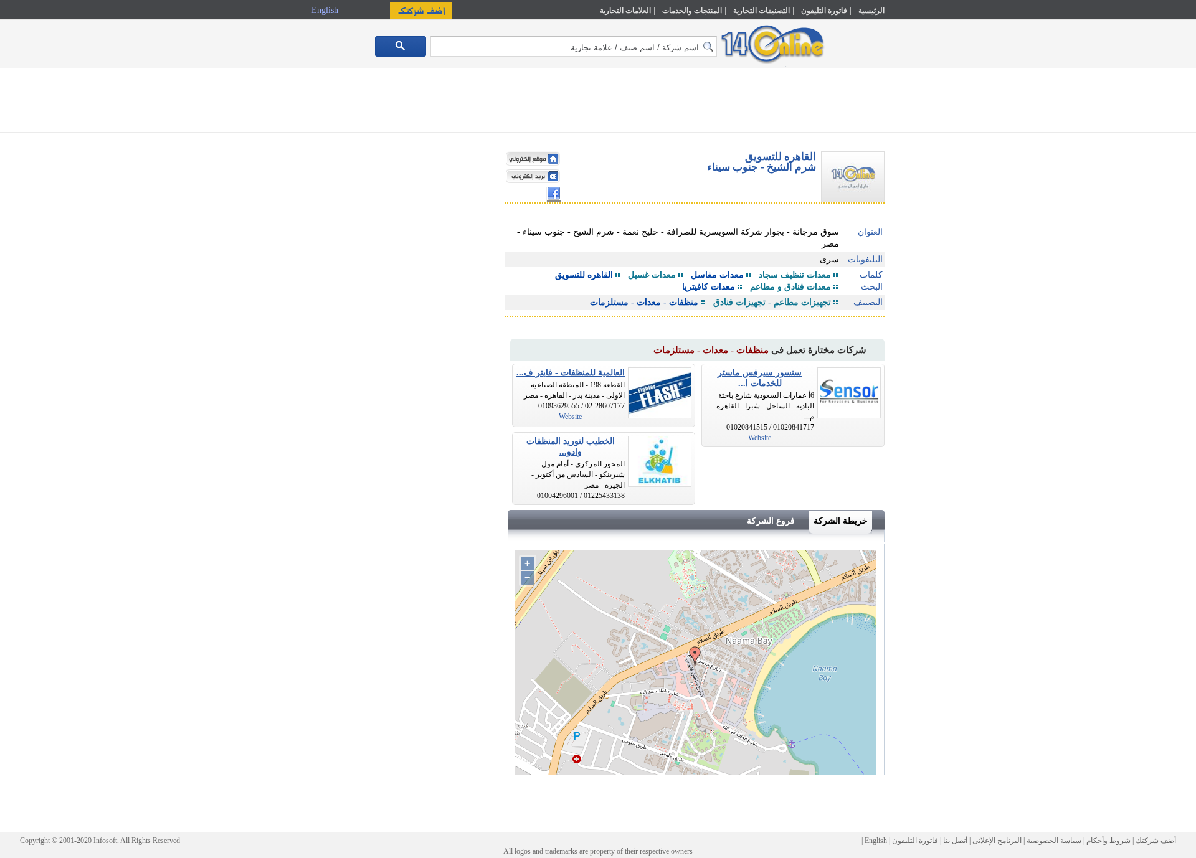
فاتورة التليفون (824, 10)
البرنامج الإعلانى (997, 840)
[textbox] (573, 46)
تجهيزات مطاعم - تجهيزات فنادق (772, 302)
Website (759, 437)
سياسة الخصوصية (1054, 840)
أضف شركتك (1156, 840)
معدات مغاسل (717, 275)
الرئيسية (871, 10)
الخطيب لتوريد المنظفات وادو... (570, 446)
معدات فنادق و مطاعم (790, 286)
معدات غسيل (652, 275)
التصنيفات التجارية (761, 10)
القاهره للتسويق (584, 275)
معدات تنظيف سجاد (795, 275)
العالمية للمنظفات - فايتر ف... (570, 372)
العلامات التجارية (625, 10)
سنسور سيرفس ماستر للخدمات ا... (760, 378)
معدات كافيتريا (708, 286)
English (326, 10)
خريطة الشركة (841, 521)
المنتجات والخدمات (692, 10)
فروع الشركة (771, 521)
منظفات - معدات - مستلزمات (644, 302)
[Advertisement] (939, 266)
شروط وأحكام (1108, 840)
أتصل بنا (955, 840)
